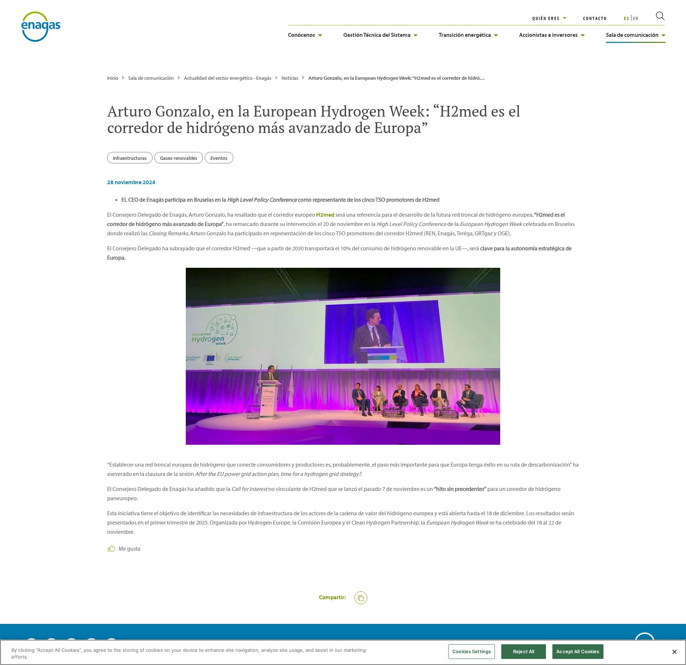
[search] (652, 18)
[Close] (674, 652)
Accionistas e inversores (548, 34)
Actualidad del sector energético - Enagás (228, 78)
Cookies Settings (471, 651)
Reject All (523, 651)
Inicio (112, 78)
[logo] (40, 26)
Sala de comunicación (632, 34)
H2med (325, 214)
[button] (360, 597)
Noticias (290, 78)
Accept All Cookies (577, 651)
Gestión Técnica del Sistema (377, 34)
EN (636, 18)
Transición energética (465, 34)
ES (627, 18)
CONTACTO (595, 18)
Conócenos (301, 34)
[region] (557, 18)
